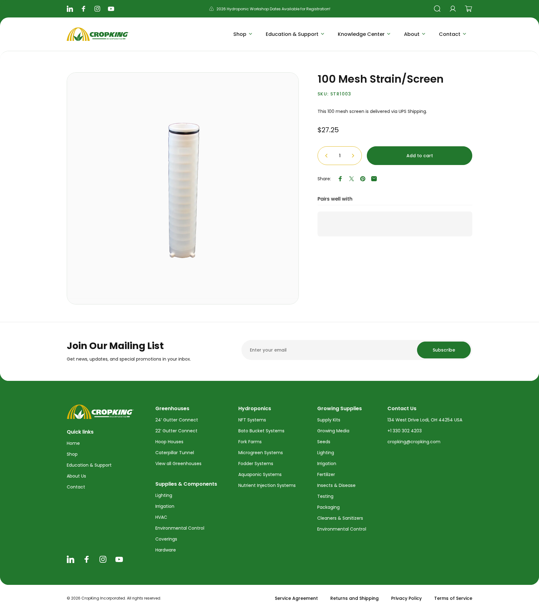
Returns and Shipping (354, 598)
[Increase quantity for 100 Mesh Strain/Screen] (354, 156)
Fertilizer (326, 474)
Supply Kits (328, 420)
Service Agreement (296, 598)
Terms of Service (453, 598)
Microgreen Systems (260, 452)
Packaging (328, 507)
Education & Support (89, 465)
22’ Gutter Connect (176, 431)
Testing (325, 496)
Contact (76, 487)
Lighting (163, 495)
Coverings (166, 539)
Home (73, 443)
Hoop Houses (169, 442)
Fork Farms (250, 442)
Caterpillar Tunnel (174, 452)
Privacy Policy (406, 598)
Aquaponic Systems (260, 474)
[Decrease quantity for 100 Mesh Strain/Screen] (325, 156)
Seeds (323, 442)
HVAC (161, 517)
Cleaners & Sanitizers (340, 518)
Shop (72, 454)
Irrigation (164, 506)
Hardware (165, 550)
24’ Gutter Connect (176, 420)
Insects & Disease (336, 485)
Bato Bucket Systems (261, 431)
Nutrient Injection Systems (267, 485)
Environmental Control (179, 528)
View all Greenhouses (178, 463)
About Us (76, 476)
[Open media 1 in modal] (183, 188)
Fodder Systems (255, 463)
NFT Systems (252, 420)
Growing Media (333, 431)
